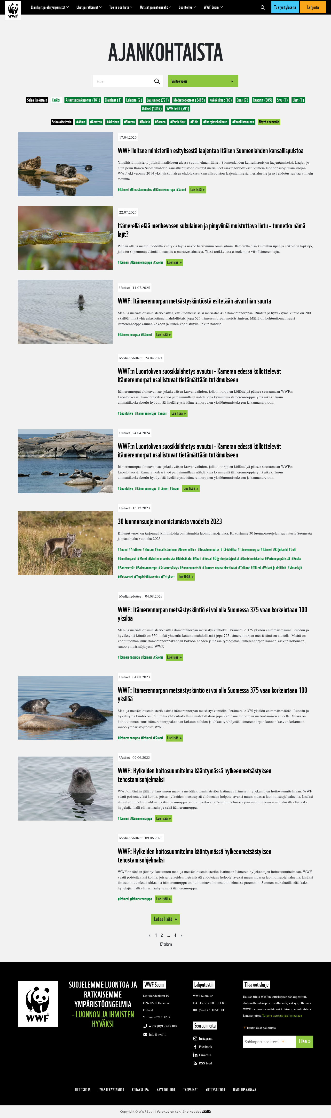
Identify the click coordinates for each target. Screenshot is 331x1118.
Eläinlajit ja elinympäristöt (48, 7)
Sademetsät (127, 567)
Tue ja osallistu (119, 7)
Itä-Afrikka (229, 549)
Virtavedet (126, 576)
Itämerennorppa (165, 189)
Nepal (208, 558)
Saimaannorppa (147, 567)
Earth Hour (177, 122)
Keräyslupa (140, 1089)
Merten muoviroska (162, 558)
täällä (206, 1111)
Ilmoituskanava (244, 1089)
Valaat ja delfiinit (275, 567)
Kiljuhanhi (281, 549)
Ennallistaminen (243, 122)
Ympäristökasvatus (148, 576)
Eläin (194, 122)
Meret (143, 558)
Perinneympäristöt (278, 558)
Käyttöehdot (166, 1089)
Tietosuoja (83, 1089)
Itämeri (124, 189)
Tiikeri (257, 567)
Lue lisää (196, 189)
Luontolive (186, 7)
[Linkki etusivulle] (13, 10)
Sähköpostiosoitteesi (262, 1041)
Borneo (160, 122)
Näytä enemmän (269, 121)
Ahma (80, 122)
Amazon (96, 122)
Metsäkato (184, 558)
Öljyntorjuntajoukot (227, 558)
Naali (198, 558)
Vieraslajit (296, 567)
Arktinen (113, 122)
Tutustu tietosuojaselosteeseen (282, 1015)
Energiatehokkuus (215, 122)
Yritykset (168, 576)
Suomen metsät (191, 567)
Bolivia (145, 122)
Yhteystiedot (215, 1089)
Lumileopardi (128, 558)
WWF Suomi (212, 7)
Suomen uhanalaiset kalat (221, 567)
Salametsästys (169, 567)
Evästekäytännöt (111, 1089)
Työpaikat (190, 1089)
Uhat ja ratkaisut (87, 7)
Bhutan (129, 122)
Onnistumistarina (253, 558)
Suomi (182, 189)
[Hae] (263, 7)
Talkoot (245, 567)
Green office (188, 549)
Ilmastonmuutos (142, 189)
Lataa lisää (163, 918)
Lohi (293, 549)
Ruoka (297, 558)
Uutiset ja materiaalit (154, 7)
